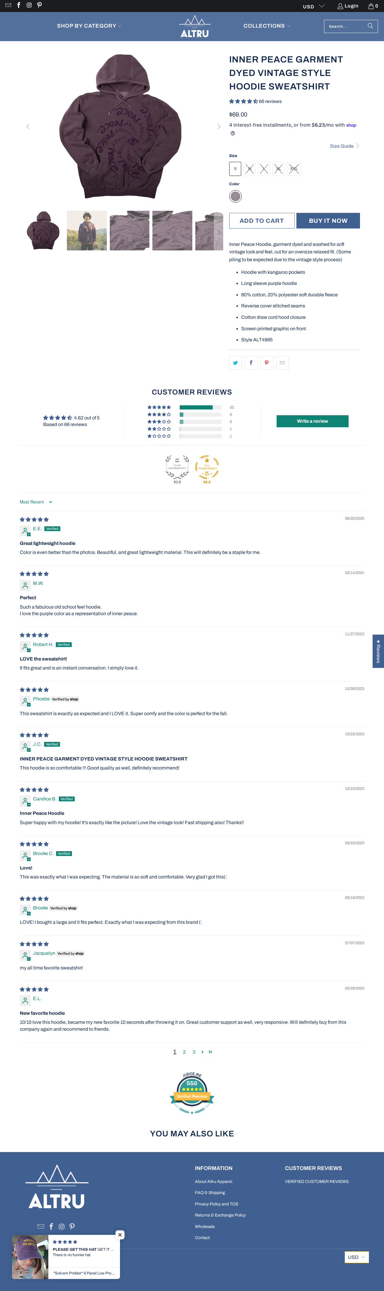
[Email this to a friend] (282, 363)
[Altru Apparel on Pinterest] (39, 5)
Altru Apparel (42, 1272)
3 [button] (194, 1051)
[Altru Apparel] (195, 26)
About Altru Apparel (213, 1181)
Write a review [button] (312, 421)
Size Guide (342, 146)
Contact (202, 1237)
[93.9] (177, 467)
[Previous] (28, 127)
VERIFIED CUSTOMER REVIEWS (317, 1181)
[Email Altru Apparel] (7, 5)
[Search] (370, 26)
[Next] (219, 127)
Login (351, 5)
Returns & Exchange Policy (220, 1215)
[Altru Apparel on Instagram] (29, 5)
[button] (89, 27)
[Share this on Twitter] (235, 363)
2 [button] (184, 1051)
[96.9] (207, 467)
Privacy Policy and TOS (216, 1204)
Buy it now (328, 220)
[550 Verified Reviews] (192, 1117)
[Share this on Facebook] (251, 363)
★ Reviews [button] (378, 651)
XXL (294, 169)
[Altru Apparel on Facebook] (18, 5)
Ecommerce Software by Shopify (87, 1272)
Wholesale (205, 1226)
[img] (34, 519)
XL (278, 169)
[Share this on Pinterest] (266, 363)
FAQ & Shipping (210, 1192)
